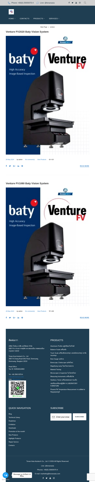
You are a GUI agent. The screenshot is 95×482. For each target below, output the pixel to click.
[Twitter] (72, 3)
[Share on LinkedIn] (18, 166)
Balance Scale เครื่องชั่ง (58, 349)
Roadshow (12, 421)
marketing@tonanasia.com (50, 474)
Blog (10, 414)
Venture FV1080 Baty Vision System (27, 183)
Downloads (12, 428)
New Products (41, 159)
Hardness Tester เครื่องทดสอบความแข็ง (63, 380)
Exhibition (12, 424)
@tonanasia (16, 379)
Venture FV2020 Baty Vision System (27, 31)
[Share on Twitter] (10, 166)
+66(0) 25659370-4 (26, 3)
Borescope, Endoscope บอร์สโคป (61, 362)
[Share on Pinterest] (22, 166)
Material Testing (55, 369)
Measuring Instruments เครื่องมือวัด (62, 376)
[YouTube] (76, 3)
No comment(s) (30, 159)
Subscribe (79, 417)
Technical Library (14, 417)
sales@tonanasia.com (16, 377)
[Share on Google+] (14, 166)
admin (20, 159)
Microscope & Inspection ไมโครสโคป (63, 373)
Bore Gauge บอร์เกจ (57, 359)
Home (11, 18)
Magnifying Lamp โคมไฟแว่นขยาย (62, 366)
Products (38, 18)
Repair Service (14, 442)
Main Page (43, 27)
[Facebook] (69, 3)
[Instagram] (80, 3)
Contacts (24, 18)
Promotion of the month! (17, 431)
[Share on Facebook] (6, 166)
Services (53, 18)
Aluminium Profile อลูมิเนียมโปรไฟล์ (62, 346)
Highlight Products (15, 438)
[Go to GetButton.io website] (5, 479)
